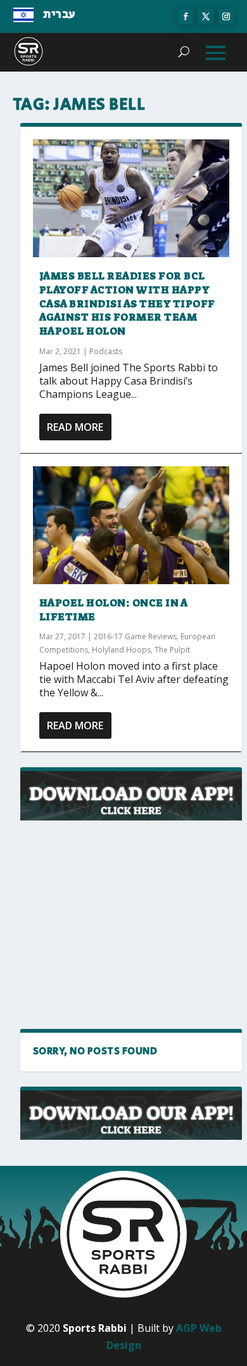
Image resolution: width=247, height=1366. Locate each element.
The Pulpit (172, 649)
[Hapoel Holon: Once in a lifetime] (131, 525)
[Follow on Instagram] (226, 16)
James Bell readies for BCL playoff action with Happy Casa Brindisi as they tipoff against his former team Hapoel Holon (127, 303)
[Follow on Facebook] (185, 16)
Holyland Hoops (121, 649)
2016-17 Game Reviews (135, 636)
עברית (59, 14)
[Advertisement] (131, 925)
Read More (75, 427)
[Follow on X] (205, 16)
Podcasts (105, 351)
